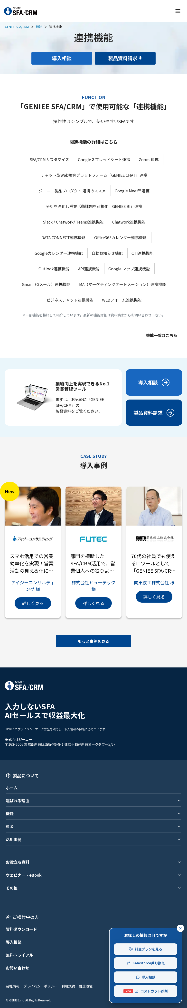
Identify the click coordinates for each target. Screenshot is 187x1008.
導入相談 (13, 942)
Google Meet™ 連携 (132, 191)
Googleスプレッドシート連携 (104, 159)
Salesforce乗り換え (148, 962)
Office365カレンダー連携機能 (120, 237)
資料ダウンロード (21, 929)
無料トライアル (19, 955)
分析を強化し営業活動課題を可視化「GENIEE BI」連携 (94, 206)
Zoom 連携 (149, 159)
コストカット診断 (146, 990)
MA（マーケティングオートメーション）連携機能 (122, 284)
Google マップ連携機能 (129, 269)
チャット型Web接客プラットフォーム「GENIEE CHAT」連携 (94, 175)
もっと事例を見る (93, 641)
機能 (39, 26)
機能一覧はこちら (161, 335)
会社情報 (12, 986)
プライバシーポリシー (40, 986)
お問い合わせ (17, 968)
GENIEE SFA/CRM (17, 26)
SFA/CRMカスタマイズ (49, 159)
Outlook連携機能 (53, 269)
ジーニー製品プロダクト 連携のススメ (72, 191)
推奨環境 (86, 986)
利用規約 (68, 986)
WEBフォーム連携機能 (121, 300)
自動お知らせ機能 (107, 253)
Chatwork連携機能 (128, 222)
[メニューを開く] (178, 11)
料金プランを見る (148, 949)
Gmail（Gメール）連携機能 (46, 284)
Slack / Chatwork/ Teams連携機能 (73, 222)
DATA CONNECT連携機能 (63, 237)
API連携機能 (89, 269)
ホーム (12, 788)
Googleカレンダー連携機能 (59, 253)
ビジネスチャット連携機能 (70, 300)
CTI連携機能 (142, 253)
